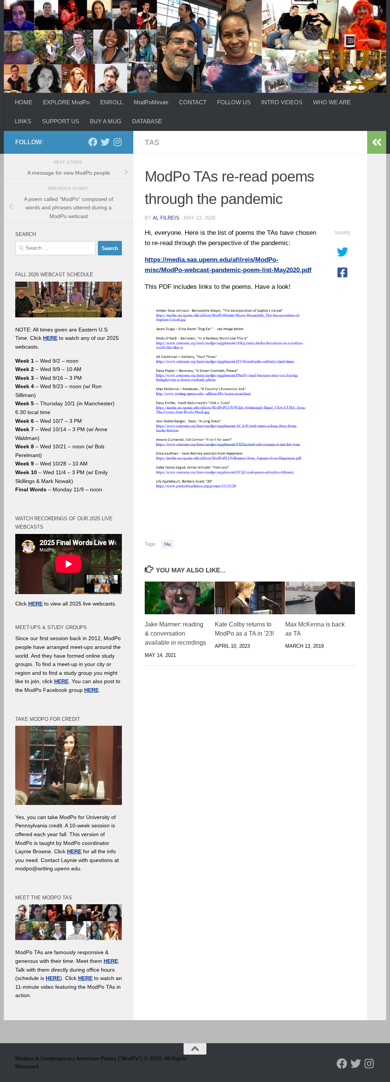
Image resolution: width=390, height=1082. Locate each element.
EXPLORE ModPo (66, 102)
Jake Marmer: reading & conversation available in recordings (175, 633)
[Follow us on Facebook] (93, 142)
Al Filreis (166, 218)
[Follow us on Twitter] (105, 142)
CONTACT (192, 102)
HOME (23, 102)
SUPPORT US (60, 121)
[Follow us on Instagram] (117, 142)
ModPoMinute (151, 102)
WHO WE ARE (332, 102)
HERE (53, 978)
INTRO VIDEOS (281, 102)
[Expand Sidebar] (376, 142)
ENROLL (111, 102)
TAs (152, 142)
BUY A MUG (105, 121)
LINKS (23, 121)
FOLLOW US (234, 102)
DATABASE (147, 121)
